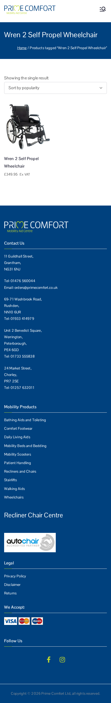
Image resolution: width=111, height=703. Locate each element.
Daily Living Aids (17, 437)
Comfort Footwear (18, 428)
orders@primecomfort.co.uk (36, 287)
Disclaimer (12, 584)
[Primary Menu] (103, 9)
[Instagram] (62, 659)
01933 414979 (22, 318)
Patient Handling (17, 462)
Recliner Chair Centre (33, 515)
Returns (10, 593)
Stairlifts (10, 480)
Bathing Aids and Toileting (25, 420)
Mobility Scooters (17, 454)
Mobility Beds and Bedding (25, 445)
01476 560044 (23, 280)
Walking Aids (14, 488)
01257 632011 (22, 387)
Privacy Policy (15, 576)
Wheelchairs (13, 497)
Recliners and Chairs (20, 471)
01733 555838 (23, 356)
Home (22, 48)
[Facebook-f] (48, 659)
